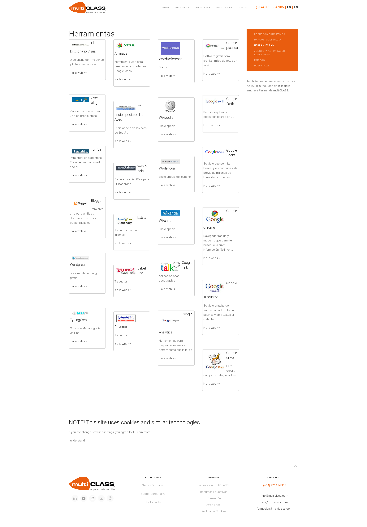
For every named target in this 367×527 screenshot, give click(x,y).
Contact (244, 7)
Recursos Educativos (213, 492)
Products (182, 7)
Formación (214, 498)
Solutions (202, 7)
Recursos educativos (269, 34)
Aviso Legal (213, 505)
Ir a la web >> (78, 72)
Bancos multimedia (267, 39)
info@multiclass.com (274, 495)
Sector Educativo (153, 485)
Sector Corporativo (153, 494)
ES (289, 7)
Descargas (262, 65)
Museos (259, 60)
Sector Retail (153, 502)
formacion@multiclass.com (274, 508)
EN (296, 7)
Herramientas (264, 45)
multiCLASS (224, 7)
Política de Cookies (213, 511)
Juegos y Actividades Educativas (269, 53)
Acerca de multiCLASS (214, 485)
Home (166, 7)
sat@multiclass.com (274, 502)
